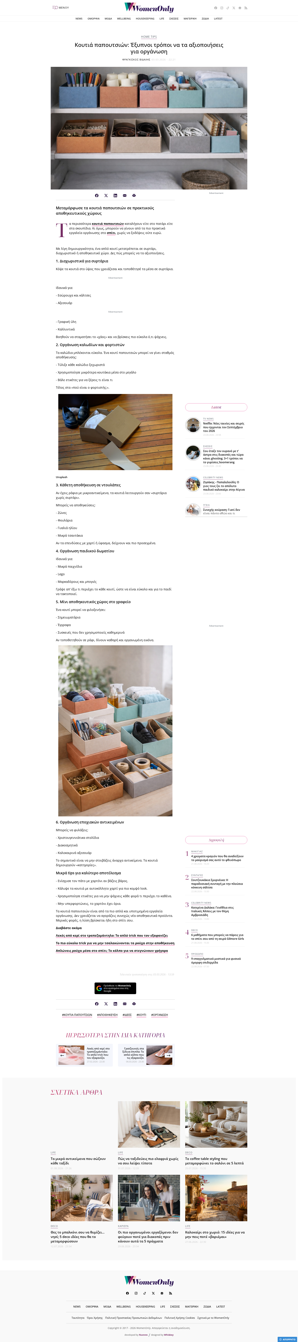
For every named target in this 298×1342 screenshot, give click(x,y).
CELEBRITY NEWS (213, 477)
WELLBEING (124, 18)
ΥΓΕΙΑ (206, 504)
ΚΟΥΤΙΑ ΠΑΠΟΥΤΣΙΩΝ (78, 1015)
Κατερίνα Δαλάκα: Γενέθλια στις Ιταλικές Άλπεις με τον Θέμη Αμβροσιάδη (212, 911)
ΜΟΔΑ (108, 18)
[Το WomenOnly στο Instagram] (220, 8)
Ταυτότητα (78, 1317)
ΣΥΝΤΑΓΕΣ (197, 875)
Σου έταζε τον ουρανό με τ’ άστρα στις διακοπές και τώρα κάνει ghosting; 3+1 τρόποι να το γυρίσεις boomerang (223, 456)
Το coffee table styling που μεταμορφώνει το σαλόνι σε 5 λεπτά (214, 1160)
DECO (194, 930)
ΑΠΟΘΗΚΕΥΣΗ (108, 1015)
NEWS (79, 18)
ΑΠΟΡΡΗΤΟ (289, 1339)
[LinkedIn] (115, 196)
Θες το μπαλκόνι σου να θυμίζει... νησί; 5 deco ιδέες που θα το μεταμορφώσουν (78, 1236)
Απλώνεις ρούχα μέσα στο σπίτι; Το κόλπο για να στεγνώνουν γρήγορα (112, 951)
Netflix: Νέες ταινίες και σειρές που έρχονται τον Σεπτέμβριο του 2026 (223, 427)
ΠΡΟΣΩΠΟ (197, 953)
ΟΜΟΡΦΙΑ (94, 18)
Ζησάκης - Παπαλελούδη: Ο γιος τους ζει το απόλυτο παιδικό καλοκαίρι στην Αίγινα (224, 485)
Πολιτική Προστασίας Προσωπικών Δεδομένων (133, 1317)
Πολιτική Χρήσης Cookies (180, 1317)
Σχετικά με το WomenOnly (213, 1317)
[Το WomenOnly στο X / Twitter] (232, 8)
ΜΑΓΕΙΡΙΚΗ (190, 18)
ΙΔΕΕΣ (128, 1015)
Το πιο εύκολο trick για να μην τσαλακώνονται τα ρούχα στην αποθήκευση (115, 943)
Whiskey (168, 1334)
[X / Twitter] (106, 196)
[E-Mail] (124, 196)
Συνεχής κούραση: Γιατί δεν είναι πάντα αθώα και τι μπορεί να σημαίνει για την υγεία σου (221, 515)
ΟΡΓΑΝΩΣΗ (160, 1015)
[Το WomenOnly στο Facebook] (214, 8)
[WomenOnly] (149, 8)
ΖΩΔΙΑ (205, 18)
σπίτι (111, 233)
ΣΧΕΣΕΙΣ (173, 18)
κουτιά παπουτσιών (108, 224)
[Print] (134, 196)
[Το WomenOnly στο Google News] (238, 8)
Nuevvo (143, 1334)
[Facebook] (96, 196)
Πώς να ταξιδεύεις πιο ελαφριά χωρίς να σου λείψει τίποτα (148, 1160)
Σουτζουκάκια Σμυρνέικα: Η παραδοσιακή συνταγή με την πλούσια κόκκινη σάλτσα (217, 883)
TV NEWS (208, 418)
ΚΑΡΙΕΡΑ (123, 1226)
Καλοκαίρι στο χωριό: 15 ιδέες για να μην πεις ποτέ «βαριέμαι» (215, 1234)
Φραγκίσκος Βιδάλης (136, 59)
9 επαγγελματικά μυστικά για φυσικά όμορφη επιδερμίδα (216, 960)
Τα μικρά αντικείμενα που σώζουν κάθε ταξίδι (78, 1160)
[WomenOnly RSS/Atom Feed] (244, 8)
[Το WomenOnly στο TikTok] (226, 8)
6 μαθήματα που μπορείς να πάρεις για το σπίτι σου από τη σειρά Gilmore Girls (217, 937)
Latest (216, 407)
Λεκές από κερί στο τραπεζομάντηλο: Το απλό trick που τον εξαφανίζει (112, 935)
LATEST (218, 18)
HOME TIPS (149, 37)
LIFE (162, 18)
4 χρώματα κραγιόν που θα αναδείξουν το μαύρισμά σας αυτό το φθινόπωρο (217, 858)
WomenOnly (149, 1281)
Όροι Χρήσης (95, 1317)
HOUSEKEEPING (145, 18)
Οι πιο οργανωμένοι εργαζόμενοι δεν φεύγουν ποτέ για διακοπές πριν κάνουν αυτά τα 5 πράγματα (148, 1236)
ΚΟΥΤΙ (142, 1015)
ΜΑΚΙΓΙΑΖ (197, 851)
